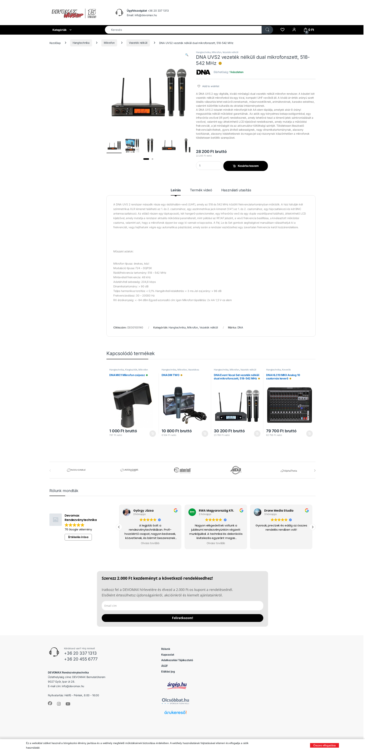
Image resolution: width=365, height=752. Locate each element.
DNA (240, 327)
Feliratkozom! (182, 618)
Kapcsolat (167, 654)
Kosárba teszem (248, 165)
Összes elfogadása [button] (324, 745)
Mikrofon (109, 42)
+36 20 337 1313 (80, 653)
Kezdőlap (55, 42)
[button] (186, 54)
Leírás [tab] (176, 190)
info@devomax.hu (73, 686)
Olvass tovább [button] (150, 543)
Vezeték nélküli (138, 42)
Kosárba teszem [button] (151, 433)
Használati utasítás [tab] (236, 190)
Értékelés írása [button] (78, 537)
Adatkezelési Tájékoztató (177, 660)
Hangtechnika (81, 42)
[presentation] (315, 470)
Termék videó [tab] (201, 190)
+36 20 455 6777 (81, 659)
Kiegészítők (131, 369)
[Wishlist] (282, 30)
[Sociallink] (50, 703)
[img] (220, 63)
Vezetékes (193, 369)
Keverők (286, 369)
